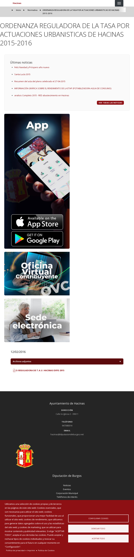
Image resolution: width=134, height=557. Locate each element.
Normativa (32, 10)
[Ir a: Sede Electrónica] (67, 320)
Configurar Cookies (98, 518)
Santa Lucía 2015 (22, 74)
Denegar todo (98, 528)
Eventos (67, 489)
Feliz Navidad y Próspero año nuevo (31, 67)
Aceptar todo (98, 538)
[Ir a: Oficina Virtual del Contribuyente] (67, 273)
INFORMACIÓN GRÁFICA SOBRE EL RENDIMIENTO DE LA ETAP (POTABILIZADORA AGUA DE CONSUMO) (62, 88)
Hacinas (17, 3)
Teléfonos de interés (67, 496)
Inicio (18, 10)
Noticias (67, 485)
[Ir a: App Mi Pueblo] (67, 181)
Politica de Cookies (46, 550)
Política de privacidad (15, 550)
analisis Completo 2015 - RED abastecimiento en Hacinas (41, 95)
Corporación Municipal (67, 493)
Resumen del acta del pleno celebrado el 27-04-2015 (39, 81)
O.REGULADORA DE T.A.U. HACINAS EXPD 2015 (39, 370)
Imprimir (31, 550)
